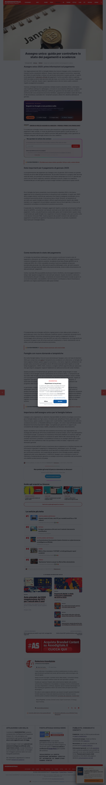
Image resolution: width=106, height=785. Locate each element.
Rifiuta (46, 401)
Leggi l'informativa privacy (59, 397)
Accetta (60, 401)
